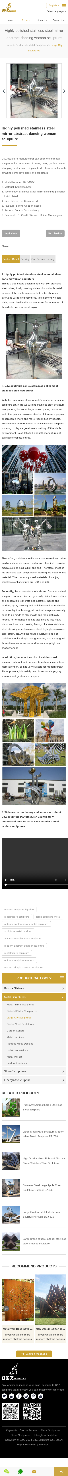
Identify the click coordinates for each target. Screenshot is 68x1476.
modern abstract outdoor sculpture (24, 945)
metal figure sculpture (16, 916)
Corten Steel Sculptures (20, 1024)
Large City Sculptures (19, 1017)
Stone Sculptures (15, 1071)
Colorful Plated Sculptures (21, 1011)
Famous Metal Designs (20, 1043)
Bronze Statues (14, 988)
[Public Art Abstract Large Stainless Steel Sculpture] (11, 1107)
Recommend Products (34, 1266)
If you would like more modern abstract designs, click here (17, 1337)
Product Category (34, 978)
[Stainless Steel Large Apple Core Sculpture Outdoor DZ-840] (11, 1188)
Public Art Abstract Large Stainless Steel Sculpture (42, 1107)
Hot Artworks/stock (17, 1050)
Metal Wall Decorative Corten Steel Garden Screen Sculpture (18, 1328)
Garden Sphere (15, 1030)
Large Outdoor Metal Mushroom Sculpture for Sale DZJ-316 (41, 1214)
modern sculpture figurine (19, 909)
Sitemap (43, 1444)
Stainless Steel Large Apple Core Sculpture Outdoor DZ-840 (42, 1187)
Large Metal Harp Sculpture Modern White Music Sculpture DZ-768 (43, 1134)
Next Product (55, 233)
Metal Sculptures (38, 45)
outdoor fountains (17, 1063)
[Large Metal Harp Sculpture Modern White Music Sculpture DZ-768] (11, 1134)
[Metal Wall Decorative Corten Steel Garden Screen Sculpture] (18, 1299)
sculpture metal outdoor (18, 931)
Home (10, 20)
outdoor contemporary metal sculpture (26, 923)
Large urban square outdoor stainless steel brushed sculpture (44, 1241)
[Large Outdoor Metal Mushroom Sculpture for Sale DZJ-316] (11, 1215)
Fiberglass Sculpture (17, 1080)
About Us (42, 20)
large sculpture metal (48, 916)
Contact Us (58, 20)
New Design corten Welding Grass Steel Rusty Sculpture (51, 1328)
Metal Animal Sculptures (20, 1004)
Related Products (20, 1093)
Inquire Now (11, 233)
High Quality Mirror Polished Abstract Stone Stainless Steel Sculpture (44, 1161)
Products (26, 20)
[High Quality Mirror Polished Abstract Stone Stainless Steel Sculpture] (11, 1161)
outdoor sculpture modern (19, 960)
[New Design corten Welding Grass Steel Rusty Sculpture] (51, 1299)
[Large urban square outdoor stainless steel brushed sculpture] (11, 1241)
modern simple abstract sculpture (23, 967)
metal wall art (14, 1056)
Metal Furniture (15, 1037)
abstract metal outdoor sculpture (23, 938)
